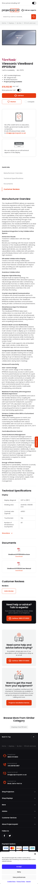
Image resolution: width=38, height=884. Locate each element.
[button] (35, 854)
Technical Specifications (13, 178)
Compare (31, 102)
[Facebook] (4, 835)
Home (4, 23)
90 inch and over (30, 23)
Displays (11, 23)
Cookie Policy (11, 881)
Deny (19, 872)
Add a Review (9, 591)
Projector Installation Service (19, 703)
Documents (8, 184)
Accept (19, 867)
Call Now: (20, 618)
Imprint (28, 881)
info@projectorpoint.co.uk (16, 133)
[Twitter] (9, 835)
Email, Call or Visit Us (15, 783)
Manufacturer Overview (13, 173)
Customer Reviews (12, 189)
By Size (19, 23)
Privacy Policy (21, 881)
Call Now (21, 96)
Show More (6, 533)
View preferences (19, 877)
